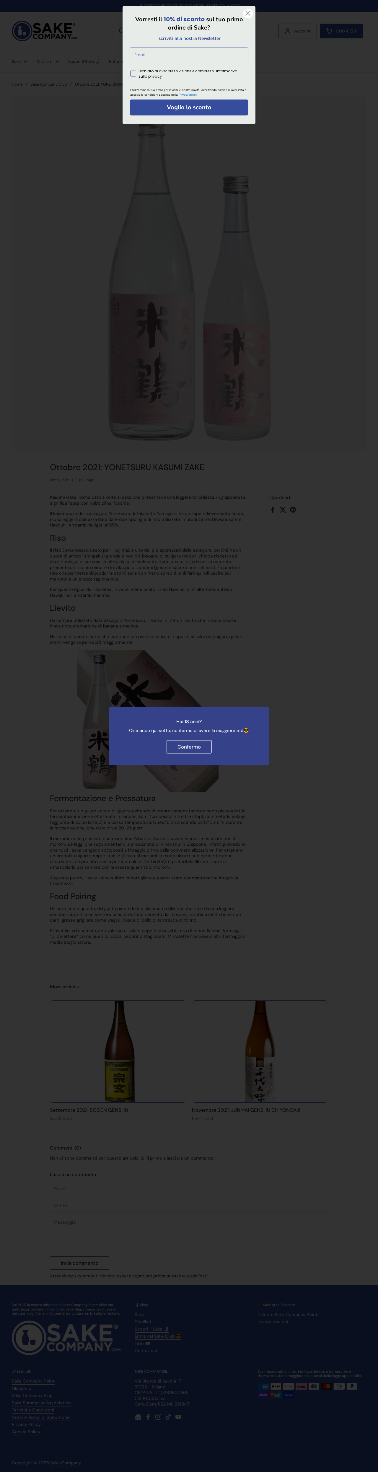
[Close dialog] (248, 13)
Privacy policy (188, 94)
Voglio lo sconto (189, 107)
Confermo (189, 747)
